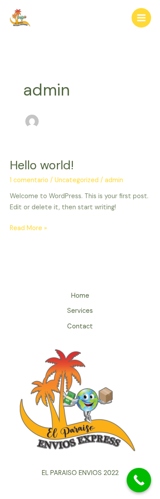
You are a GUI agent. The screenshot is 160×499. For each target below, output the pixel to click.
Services (80, 311)
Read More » (28, 227)
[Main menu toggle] (141, 18)
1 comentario (29, 180)
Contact (80, 326)
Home (80, 295)
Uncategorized (77, 180)
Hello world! (42, 165)
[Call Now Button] (139, 480)
